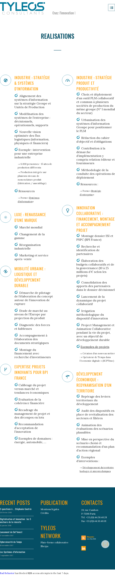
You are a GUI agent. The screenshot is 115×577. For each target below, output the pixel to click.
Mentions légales (50, 509)
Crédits (45, 513)
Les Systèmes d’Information (12, 552)
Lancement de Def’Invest (11, 532)
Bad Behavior (7, 573)
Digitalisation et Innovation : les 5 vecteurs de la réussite (15, 520)
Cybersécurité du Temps (11, 542)
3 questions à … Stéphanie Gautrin (15, 509)
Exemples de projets (95, 347)
